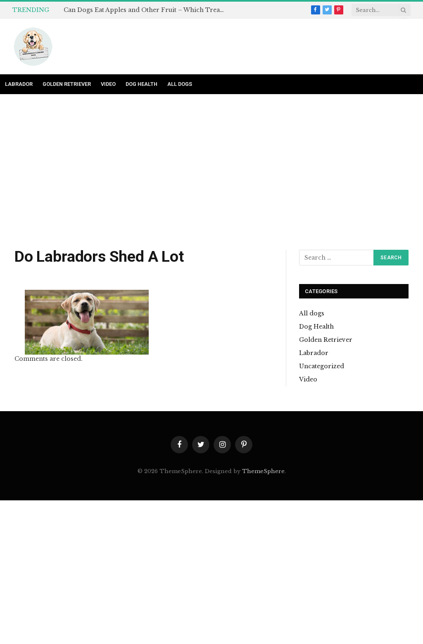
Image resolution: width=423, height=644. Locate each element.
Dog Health (141, 84)
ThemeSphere (263, 471)
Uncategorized (321, 366)
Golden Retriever (67, 84)
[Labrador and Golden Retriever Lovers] (33, 46)
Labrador (19, 84)
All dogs (179, 84)
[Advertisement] (211, 172)
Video (108, 84)
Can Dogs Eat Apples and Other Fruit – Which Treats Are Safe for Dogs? (146, 10)
